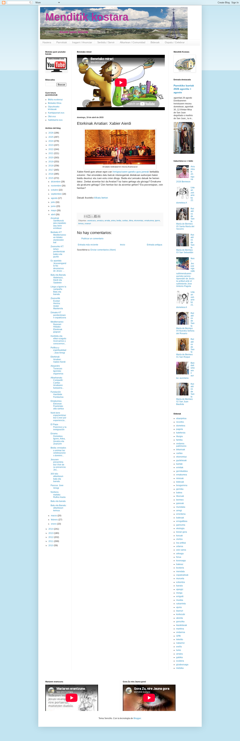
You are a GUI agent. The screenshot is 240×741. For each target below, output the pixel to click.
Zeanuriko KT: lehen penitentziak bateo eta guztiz (58, 251)
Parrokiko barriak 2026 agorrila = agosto (184, 89)
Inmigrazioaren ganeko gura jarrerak (131, 171)
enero (54, 524)
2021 (51, 153)
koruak (179, 535)
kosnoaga (181, 560)
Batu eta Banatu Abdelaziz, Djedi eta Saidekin (58, 279)
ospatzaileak (182, 575)
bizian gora (181, 532)
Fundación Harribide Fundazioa (57, 394)
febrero (54, 519)
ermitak (179, 467)
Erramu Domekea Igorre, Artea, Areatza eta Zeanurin (58, 438)
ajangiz (179, 589)
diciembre (56, 181)
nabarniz (180, 643)
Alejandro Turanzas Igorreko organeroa (57, 370)
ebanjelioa (181, 418)
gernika (179, 489)
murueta (180, 578)
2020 (51, 157)
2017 (51, 170)
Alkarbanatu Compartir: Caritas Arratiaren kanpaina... (57, 382)
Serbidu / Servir (106, 42)
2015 (51, 178)
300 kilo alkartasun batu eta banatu (57, 478)
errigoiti (179, 596)
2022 (51, 149)
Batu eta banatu (58, 501)
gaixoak (180, 503)
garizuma (180, 525)
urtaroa (179, 546)
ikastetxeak (181, 625)
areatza (100, 220)
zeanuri (88, 223)
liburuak (180, 496)
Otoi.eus (52, 116)
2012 (51, 537)
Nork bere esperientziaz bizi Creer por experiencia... (58, 417)
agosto (54, 198)
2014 (51, 529)
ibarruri (179, 611)
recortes (180, 422)
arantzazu (91, 220)
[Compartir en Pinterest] (99, 216)
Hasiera (47, 42)
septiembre (56, 194)
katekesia (180, 432)
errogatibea (181, 521)
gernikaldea (182, 471)
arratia (107, 220)
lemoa (80, 223)
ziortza (179, 539)
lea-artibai (181, 543)
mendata (180, 571)
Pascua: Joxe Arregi (57, 486)
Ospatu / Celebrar (175, 42)
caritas (125, 220)
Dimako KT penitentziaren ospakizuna (58, 315)
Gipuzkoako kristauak (53, 107)
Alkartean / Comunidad (132, 42)
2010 (51, 545)
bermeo (180, 500)
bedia (118, 220)
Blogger (137, 718)
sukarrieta (181, 603)
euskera (180, 661)
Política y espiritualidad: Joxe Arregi (58, 350)
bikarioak (180, 449)
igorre (157, 220)
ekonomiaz (138, 220)
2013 (51, 533)
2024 (51, 141)
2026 (51, 133)
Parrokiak (61, 42)
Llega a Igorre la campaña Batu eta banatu (58, 290)
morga (179, 593)
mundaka (180, 507)
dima (131, 220)
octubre (55, 190)
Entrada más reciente (88, 244)
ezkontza (180, 582)
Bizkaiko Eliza (54, 103)
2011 (51, 541)
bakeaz (179, 564)
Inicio (122, 244)
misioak (180, 478)
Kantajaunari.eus (56, 113)
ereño (179, 646)
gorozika (180, 621)
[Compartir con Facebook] (95, 216)
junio (53, 206)
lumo (178, 650)
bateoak (180, 517)
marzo (54, 515)
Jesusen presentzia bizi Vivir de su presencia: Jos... (58, 464)
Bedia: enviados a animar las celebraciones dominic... (58, 452)
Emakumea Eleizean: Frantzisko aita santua (57, 405)
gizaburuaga (182, 664)
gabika (179, 657)
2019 (51, 161)
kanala (179, 585)
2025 (51, 137)
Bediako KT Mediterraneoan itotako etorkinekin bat (58, 237)
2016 (51, 174)
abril (53, 214)
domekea (180, 425)
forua (178, 557)
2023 (51, 145)
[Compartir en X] (92, 216)
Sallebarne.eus (55, 120)
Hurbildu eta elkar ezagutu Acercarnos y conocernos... (58, 340)
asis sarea (181, 550)
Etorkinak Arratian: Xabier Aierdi (58, 359)
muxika (179, 600)
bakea (179, 492)
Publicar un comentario (92, 238)
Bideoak (155, 42)
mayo (54, 210)
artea (113, 220)
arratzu (179, 654)
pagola (179, 429)
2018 (51, 165)
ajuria (179, 607)
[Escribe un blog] (89, 216)
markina (180, 629)
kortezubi (180, 614)
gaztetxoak (181, 460)
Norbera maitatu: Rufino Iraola (58, 494)
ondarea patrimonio (181, 444)
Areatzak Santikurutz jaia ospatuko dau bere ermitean (58, 223)
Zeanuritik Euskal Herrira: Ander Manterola (57, 303)
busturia (180, 568)
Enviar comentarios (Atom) (103, 250)
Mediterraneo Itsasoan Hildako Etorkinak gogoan (57, 327)
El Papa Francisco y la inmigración (58, 427)
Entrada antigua (154, 244)
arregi (179, 510)
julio (53, 202)
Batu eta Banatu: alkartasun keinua (58, 508)
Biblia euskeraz (55, 99)
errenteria (181, 514)
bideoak (180, 482)
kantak (179, 464)
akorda (179, 618)
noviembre (56, 185)
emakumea (149, 220)
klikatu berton (101, 197)
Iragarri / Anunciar (82, 42)
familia (179, 440)
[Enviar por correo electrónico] (85, 216)
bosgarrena (181, 485)
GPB (178, 636)
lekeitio (179, 639)
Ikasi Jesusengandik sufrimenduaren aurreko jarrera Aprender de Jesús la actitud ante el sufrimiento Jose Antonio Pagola (185, 272)
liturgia (179, 436)
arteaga (180, 553)
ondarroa (180, 632)
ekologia (180, 528)
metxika (180, 668)
